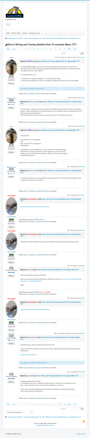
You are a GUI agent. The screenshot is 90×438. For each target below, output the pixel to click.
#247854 (82, 98)
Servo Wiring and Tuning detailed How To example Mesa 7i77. (59, 61)
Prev (14, 49)
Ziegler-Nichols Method (28, 355)
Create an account (35, 93)
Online (11, 219)
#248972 (82, 195)
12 (46, 49)
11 (42, 49)
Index (8, 33)
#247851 (82, 57)
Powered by (40, 425)
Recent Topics (16, 33)
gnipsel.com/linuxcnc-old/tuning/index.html (34, 206)
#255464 (82, 265)
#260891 (82, 333)
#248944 (82, 166)
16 (64, 49)
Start (8, 49)
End (75, 49)
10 (38, 49)
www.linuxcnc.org (34, 33)
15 (60, 49)
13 (51, 49)
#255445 (82, 230)
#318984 (82, 372)
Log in (25, 93)
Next (69, 49)
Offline (11, 76)
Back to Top (81, 434)
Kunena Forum (49, 425)
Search (24, 33)
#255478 (82, 298)
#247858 (82, 126)
